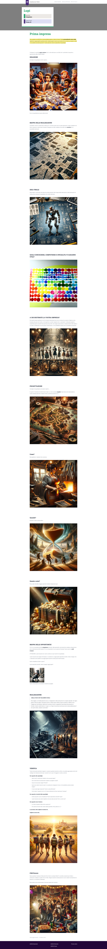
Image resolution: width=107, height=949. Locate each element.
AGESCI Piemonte (54, 943)
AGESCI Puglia (54, 946)
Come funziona (57, 1)
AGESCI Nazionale (34, 943)
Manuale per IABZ (66, 1)
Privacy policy (74, 943)
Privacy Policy (74, 1)
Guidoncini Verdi (35, 2)
